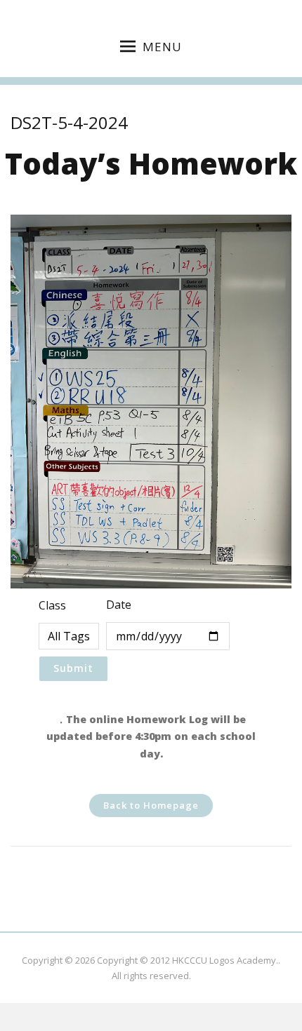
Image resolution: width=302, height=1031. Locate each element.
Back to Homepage (151, 805)
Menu (162, 47)
